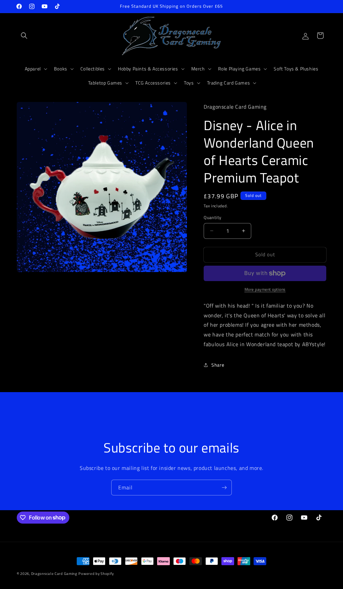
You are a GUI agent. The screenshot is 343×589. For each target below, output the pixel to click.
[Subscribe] (224, 487)
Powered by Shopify (96, 573)
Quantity (212, 217)
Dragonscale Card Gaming (54, 573)
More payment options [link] (265, 289)
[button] (24, 35)
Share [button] (217, 364)
